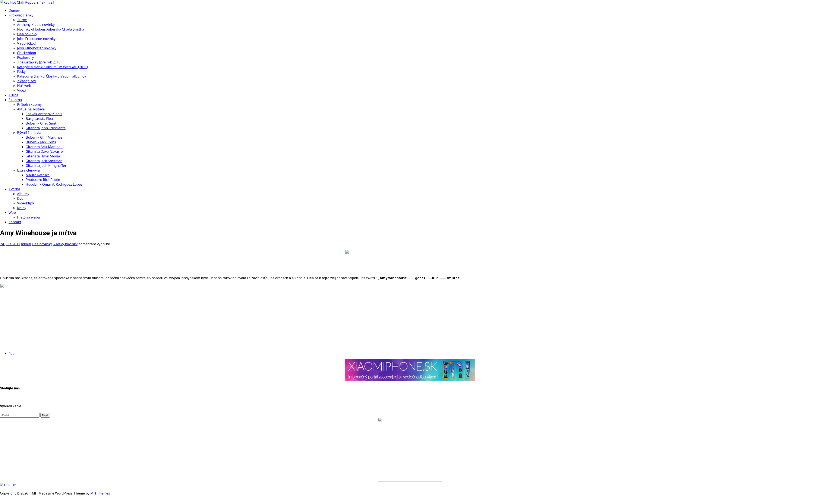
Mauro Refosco (38, 175)
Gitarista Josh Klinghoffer (46, 165)
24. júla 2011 (10, 244)
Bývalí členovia (29, 132)
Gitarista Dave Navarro (44, 151)
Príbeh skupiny (29, 104)
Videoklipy (25, 203)
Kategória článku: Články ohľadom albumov (51, 76)
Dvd (20, 198)
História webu (28, 217)
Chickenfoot (26, 52)
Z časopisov (26, 81)
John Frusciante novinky (36, 38)
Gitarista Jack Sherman (44, 161)
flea (12, 353)
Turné (22, 20)
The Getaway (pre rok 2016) (39, 62)
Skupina (15, 99)
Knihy (21, 207)
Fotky (21, 71)
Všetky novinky (65, 244)
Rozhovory (25, 57)
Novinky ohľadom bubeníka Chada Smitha (50, 29)
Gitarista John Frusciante (46, 128)
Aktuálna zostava (31, 109)
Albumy (23, 193)
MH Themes (100, 493)
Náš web (24, 85)
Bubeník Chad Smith (42, 123)
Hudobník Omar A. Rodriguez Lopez (54, 184)
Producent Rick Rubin (43, 179)
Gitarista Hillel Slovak (43, 156)
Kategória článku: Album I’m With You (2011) (52, 67)
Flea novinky (27, 34)
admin (26, 244)
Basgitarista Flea (39, 118)
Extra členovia (28, 170)
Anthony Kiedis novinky (36, 24)
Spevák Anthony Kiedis (44, 114)
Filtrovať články (21, 15)
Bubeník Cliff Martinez (44, 137)
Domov (14, 10)
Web (12, 212)
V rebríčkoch (27, 43)
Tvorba (14, 189)
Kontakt (15, 222)
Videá (21, 90)
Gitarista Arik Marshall (44, 146)
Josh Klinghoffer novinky (36, 48)
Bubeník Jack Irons (41, 142)
